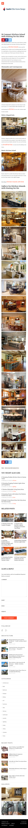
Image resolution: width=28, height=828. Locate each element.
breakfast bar (7, 144)
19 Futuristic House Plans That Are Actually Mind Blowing (17, 671)
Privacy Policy (5, 823)
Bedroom (5, 690)
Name (3, 600)
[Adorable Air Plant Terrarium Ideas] (4, 763)
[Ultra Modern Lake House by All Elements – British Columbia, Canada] (4, 664)
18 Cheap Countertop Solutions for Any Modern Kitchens (20, 559)
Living (14, 491)
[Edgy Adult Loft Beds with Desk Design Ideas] (4, 777)
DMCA (13, 823)
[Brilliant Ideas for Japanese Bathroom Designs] (4, 756)
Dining (4, 697)
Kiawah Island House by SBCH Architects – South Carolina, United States (17, 641)
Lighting (14, 486)
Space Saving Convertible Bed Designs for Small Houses (16, 747)
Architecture (7, 635)
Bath (4, 686)
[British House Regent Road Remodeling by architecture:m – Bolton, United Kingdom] (4, 656)
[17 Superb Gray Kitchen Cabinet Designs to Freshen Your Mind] (20, 517)
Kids (4, 707)
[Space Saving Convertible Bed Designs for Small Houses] (4, 748)
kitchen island (13, 47)
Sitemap (11, 825)
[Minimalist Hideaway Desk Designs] (4, 770)
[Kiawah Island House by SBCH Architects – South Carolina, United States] (4, 641)
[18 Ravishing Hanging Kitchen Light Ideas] (20, 534)
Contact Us (4, 821)
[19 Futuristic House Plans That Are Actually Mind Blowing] (4, 672)
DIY (3, 700)
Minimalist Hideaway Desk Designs (17, 768)
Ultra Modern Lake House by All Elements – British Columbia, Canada (17, 664)
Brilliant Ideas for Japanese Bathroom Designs (15, 755)
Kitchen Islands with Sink (15, 182)
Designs (4, 693)
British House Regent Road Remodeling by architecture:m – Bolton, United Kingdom (17, 656)
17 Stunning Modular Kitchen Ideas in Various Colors (7, 559)
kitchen (11, 109)
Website (3, 611)
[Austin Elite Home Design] (14, 9)
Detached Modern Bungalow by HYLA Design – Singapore (17, 648)
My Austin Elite (23, 823)
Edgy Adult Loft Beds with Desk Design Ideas (16, 776)
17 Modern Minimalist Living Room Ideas (12, 489)
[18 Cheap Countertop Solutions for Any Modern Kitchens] (20, 551)
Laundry (4, 718)
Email (3, 605)
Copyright (4, 825)
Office (4, 728)
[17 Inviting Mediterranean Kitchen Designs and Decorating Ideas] (7, 534)
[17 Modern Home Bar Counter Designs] (7, 517)
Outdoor (5, 732)
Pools (14, 497)
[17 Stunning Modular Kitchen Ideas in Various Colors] (7, 551)
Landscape (5, 714)
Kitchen (14, 480)
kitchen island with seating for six (12, 468)
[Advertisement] (14, 23)
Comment (4, 579)
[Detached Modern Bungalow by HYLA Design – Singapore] (4, 649)
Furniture (5, 704)
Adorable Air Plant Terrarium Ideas (18, 761)
